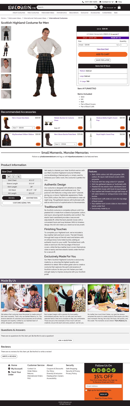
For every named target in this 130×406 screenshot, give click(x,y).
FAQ (29, 378)
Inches (12, 198)
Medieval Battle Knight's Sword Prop (106, 119)
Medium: (83, 71)
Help (120, 2)
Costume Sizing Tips (21, 203)
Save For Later (102, 60)
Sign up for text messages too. (99, 390)
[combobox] (65, 7)
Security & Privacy (73, 371)
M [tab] (9, 177)
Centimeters (31, 198)
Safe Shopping (71, 369)
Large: (82, 76)
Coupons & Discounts (55, 369)
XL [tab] (19, 177)
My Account (16, 368)
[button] (108, 7)
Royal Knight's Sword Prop (105, 134)
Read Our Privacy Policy (103, 398)
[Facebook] (94, 370)
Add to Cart (102, 54)
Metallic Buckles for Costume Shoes (64, 119)
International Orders (35, 376)
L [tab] (13, 177)
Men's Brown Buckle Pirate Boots (65, 134)
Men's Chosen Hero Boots (20, 118)
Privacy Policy (71, 373)
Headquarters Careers (55, 376)
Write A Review (9, 356)
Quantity (123, 41)
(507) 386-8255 (91, 2)
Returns (30, 373)
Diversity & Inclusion (54, 373)
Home (14, 365)
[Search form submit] (95, 7)
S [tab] (3, 177)
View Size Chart (103, 49)
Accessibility (51, 378)
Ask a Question (65, 340)
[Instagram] (104, 370)
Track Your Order (14, 373)
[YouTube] (109, 370)
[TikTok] (114, 370)
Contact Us (106, 2)
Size (79, 41)
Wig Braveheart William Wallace (23, 134)
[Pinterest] (99, 370)
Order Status (32, 371)
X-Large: (83, 81)
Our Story (50, 371)
